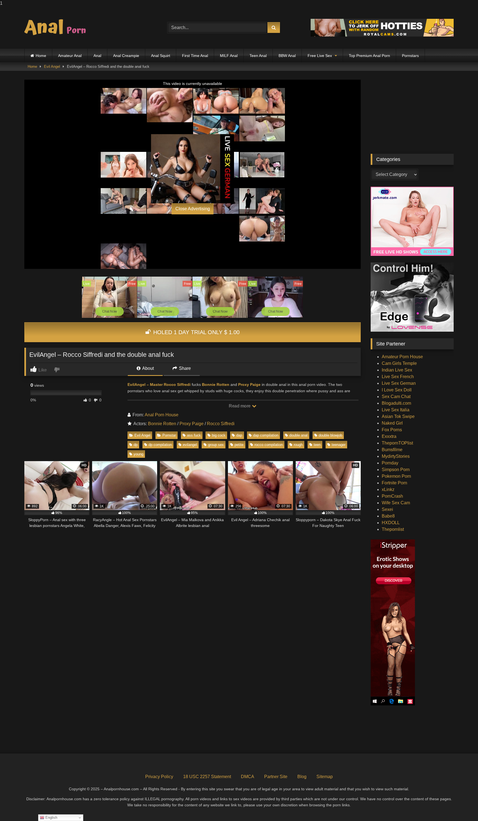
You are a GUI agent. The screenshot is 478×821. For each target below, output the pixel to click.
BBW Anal (287, 55)
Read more (240, 406)
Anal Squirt (160, 55)
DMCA (247, 776)
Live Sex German (399, 383)
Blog (301, 776)
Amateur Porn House (402, 356)
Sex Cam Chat (396, 396)
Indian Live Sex (397, 370)
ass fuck (194, 435)
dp (135, 445)
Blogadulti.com (396, 403)
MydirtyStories (396, 456)
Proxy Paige (249, 384)
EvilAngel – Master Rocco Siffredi (159, 384)
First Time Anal (195, 55)
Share (184, 368)
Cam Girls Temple (399, 363)
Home (41, 55)
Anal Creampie (126, 55)
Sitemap (324, 776)
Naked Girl (392, 423)
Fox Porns (392, 429)
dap (239, 435)
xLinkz (388, 489)
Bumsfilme (392, 449)
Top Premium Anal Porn (369, 55)
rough (298, 445)
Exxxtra (389, 436)
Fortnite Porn (394, 482)
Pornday (390, 463)
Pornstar (169, 435)
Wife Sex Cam (396, 502)
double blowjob (330, 435)
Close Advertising (192, 208)
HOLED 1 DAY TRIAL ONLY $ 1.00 (196, 332)
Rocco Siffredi (221, 423)
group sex (216, 445)
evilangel (190, 445)
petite (239, 445)
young (138, 454)
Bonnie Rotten (215, 384)
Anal (97, 55)
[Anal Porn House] (57, 27)
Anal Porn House (161, 414)
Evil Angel (52, 66)
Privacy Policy (159, 776)
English (50, 817)
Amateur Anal (70, 55)
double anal (298, 435)
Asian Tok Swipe (398, 416)
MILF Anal (229, 55)
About (147, 368)
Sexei (387, 509)
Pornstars (410, 55)
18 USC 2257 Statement (207, 776)
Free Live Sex (320, 55)
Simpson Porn (396, 469)
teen (317, 445)
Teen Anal (258, 55)
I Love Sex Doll (397, 390)
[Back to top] (461, 805)
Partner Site (275, 776)
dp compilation (160, 445)
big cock (218, 435)
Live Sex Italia (395, 409)
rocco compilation (268, 445)
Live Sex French (398, 376)
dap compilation (265, 435)
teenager (338, 445)
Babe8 (388, 516)
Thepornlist (393, 529)
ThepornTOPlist (397, 443)
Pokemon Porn (396, 476)
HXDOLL (391, 522)
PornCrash (392, 496)
